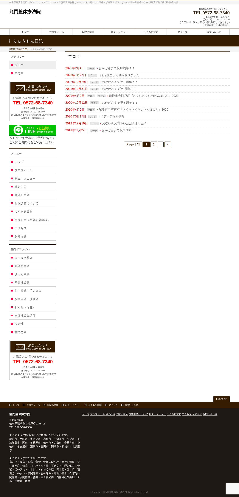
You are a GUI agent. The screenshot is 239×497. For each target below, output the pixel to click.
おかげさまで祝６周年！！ (120, 102)
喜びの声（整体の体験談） (32, 220)
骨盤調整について (26, 203)
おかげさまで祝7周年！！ (119, 88)
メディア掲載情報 (112, 116)
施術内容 (21, 186)
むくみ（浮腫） (25, 307)
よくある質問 (23, 211)
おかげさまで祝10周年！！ (117, 68)
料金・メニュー (25, 178)
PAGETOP (221, 399)
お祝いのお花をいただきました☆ (124, 123)
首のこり (21, 332)
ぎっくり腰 (22, 274)
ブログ (91, 68)
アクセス (21, 228)
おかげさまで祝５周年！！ (120, 130)
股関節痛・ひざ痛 (26, 299)
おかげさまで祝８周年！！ (120, 82)
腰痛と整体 (22, 266)
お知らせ (21, 236)
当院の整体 (22, 195)
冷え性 (19, 323)
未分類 (101, 96)
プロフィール (23, 170)
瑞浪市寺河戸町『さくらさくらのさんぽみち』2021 (144, 95)
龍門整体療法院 (25, 11)
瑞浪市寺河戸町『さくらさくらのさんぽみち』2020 (133, 109)
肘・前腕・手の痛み (28, 290)
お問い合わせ (131, 405)
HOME (18, 49)
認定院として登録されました (119, 75)
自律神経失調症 (25, 315)
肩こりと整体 (23, 257)
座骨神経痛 (22, 282)
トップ (19, 162)
